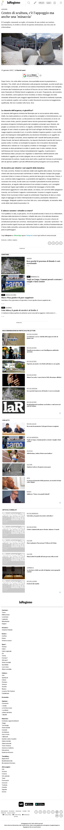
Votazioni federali (7, 630)
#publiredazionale (7, 761)
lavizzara (4, 240)
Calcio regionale (6, 651)
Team (3, 778)
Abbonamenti (4, 811)
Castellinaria (5, 693)
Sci (3, 653)
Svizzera (5, 627)
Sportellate (5, 665)
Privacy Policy (7, 814)
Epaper (49, 3)
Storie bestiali (6, 727)
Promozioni (5, 780)
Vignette (4, 789)
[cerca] (29, 3)
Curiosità (4, 730)
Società (4, 686)
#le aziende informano (8, 763)
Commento (5, 703)
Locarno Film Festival (8, 691)
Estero (4, 634)
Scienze (4, 684)
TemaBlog (5, 756)
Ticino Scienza (6, 745)
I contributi (5, 710)
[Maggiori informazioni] (41, 75)
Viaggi (4, 723)
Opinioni (5, 701)
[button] (36, 812)
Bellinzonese (6, 614)
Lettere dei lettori (7, 712)
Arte (3, 675)
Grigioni (4, 624)
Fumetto (4, 787)
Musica (4, 689)
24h (3, 769)
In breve (4, 774)
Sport (4, 644)
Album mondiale (6, 669)
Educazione (5, 750)
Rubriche (5, 718)
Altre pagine (6, 767)
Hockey (4, 646)
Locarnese (5, 617)
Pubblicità (3, 813)
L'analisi (4, 706)
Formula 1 (5, 658)
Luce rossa (5, 667)
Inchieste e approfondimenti (10, 721)
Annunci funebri (11, 813)
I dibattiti (4, 715)
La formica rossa (7, 708)
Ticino (4, 612)
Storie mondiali (6, 662)
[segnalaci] (35, 3)
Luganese (5, 619)
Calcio (4, 649)
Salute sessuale (6, 743)
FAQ (29, 811)
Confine (4, 636)
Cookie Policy (17, 814)
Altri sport (5, 660)
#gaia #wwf (5, 758)
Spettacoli (5, 677)
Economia (5, 697)
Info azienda (5, 776)
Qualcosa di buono (7, 752)
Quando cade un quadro (9, 739)
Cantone (5, 610)
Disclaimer (11, 811)
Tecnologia (5, 725)
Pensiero (4, 682)
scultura (9, 240)
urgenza (15, 240)
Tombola (4, 785)
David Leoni (21, 70)
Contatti (24, 811)
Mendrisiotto (5, 621)
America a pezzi (7, 640)
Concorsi (4, 783)
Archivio (4, 771)
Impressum (18, 811)
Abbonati (41, 3)
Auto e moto (5, 734)
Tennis (4, 656)
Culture (4, 673)
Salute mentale (6, 741)
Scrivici (4, 792)
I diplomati (5, 736)
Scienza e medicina (8, 748)
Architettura (5, 732)
